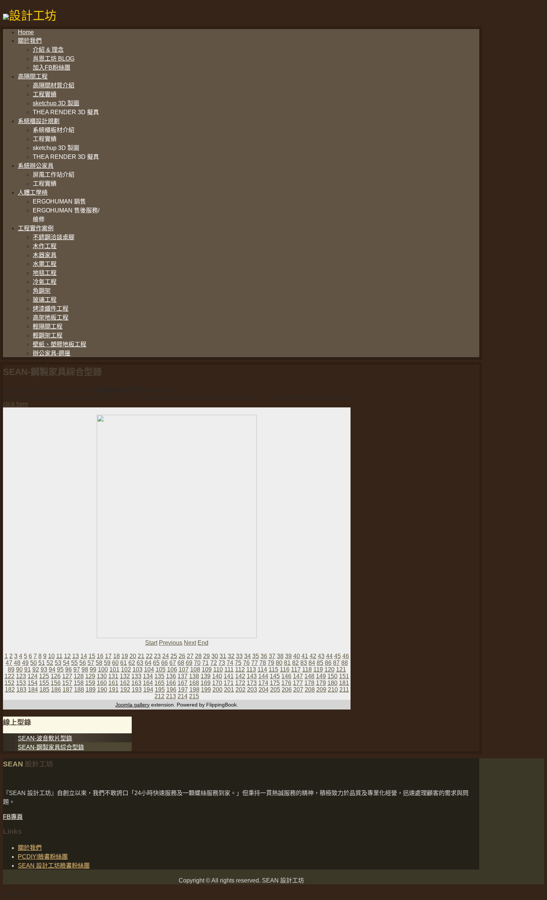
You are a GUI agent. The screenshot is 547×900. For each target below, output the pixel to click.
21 (141, 656)
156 (56, 683)
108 (195, 669)
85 (320, 663)
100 (103, 669)
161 (113, 683)
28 (198, 656)
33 (239, 656)
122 (9, 676)
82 (295, 663)
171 (229, 683)
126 (56, 676)
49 (25, 663)
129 (90, 676)
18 (116, 656)
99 (93, 669)
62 (131, 663)
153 (21, 683)
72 (213, 663)
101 (114, 669)
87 (336, 663)
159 (90, 683)
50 (33, 663)
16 (100, 656)
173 (252, 683)
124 (33, 676)
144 (263, 676)
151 (344, 676)
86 (328, 663)
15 (92, 656)
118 (307, 669)
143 (252, 676)
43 (321, 656)
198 (194, 689)
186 (56, 689)
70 (197, 663)
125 (44, 676)
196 (171, 689)
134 (148, 676)
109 (207, 669)
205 (275, 689)
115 (273, 669)
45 (337, 656)
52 (50, 663)
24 (165, 656)
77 (254, 663)
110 (218, 669)
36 (263, 656)
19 (124, 656)
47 (9, 663)
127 (67, 676)
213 (171, 696)
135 (159, 676)
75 (238, 663)
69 (189, 663)
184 (33, 689)
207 (298, 689)
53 (58, 663)
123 (21, 676)
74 (230, 663)
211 (344, 689)
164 (148, 683)
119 (318, 669)
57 (90, 663)
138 (194, 676)
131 (113, 676)
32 (231, 656)
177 (298, 683)
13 (75, 656)
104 (149, 669)
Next (190, 643)
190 (102, 689)
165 (159, 683)
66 (164, 663)
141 (229, 676)
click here (15, 404)
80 (279, 663)
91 (27, 669)
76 (246, 663)
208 (310, 689)
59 (107, 663)
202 (241, 689)
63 (140, 663)
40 (296, 656)
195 (160, 689)
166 (171, 683)
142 (240, 676)
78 (262, 663)
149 (321, 676)
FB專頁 (13, 817)
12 (67, 656)
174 (263, 683)
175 (275, 683)
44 (329, 656)
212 (159, 696)
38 (280, 656)
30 (214, 656)
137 (182, 676)
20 (132, 656)
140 (217, 676)
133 (136, 676)
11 (59, 656)
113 (251, 669)
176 (286, 683)
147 (298, 676)
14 (83, 656)
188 (79, 689)
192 (125, 689)
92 (35, 669)
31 (223, 656)
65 (156, 663)
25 (173, 656)
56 (82, 663)
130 (102, 676)
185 (44, 689)
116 (285, 669)
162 (125, 683)
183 (21, 689)
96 (68, 669)
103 (137, 669)
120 (329, 669)
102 (126, 669)
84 (311, 663)
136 (171, 676)
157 (67, 683)
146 (286, 676)
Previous (170, 643)
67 (172, 663)
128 (79, 676)
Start (151, 643)
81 (287, 663)
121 (341, 669)
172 (240, 683)
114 (262, 669)
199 (206, 689)
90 (19, 669)
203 (252, 689)
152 (9, 683)
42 (313, 656)
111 (229, 669)
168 (194, 683)
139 (206, 676)
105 (161, 669)
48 (17, 663)
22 (149, 656)
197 (183, 689)
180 (332, 683)
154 (33, 683)
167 (182, 683)
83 (303, 663)
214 (182, 696)
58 (99, 663)
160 (102, 683)
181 (344, 683)
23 (157, 656)
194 (148, 689)
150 (332, 676)
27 (190, 656)
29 (206, 656)
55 (74, 663)
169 (206, 683)
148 (309, 676)
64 (148, 663)
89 (11, 669)
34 (247, 656)
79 (271, 663)
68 (180, 663)
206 (287, 689)
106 (172, 669)
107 (184, 669)
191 (114, 689)
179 (321, 683)
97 (76, 669)
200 (217, 689)
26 (182, 656)
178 (309, 683)
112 (240, 669)
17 (108, 656)
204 (264, 689)
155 (44, 683)
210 (333, 689)
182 (10, 689)
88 (344, 663)
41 (304, 656)
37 (272, 656)
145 (275, 676)
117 (296, 669)
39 (288, 656)
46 (345, 656)
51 (41, 663)
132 (125, 676)
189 (91, 689)
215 (194, 696)
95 (60, 669)
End (203, 643)
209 (321, 689)
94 (52, 669)
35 (255, 656)
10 (51, 656)
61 (123, 663)
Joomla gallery (132, 705)
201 (229, 689)
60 (115, 663)
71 (205, 663)
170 (217, 683)
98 (84, 669)
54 (66, 663)
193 (137, 689)
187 (68, 689)
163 (136, 683)
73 (221, 663)
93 (44, 669)
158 (79, 683)
